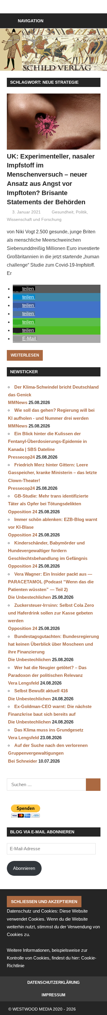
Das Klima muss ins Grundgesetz (49, 729)
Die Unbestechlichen (29, 597)
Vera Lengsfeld (23, 682)
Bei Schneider (22, 761)
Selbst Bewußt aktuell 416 (41, 690)
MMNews (17, 402)
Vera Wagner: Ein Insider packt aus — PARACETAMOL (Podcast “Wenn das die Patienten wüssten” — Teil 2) (51, 581)
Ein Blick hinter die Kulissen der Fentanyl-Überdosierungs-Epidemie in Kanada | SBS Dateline (47, 441)
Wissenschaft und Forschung (34, 219)
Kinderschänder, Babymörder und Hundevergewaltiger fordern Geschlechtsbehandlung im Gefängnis (47, 550)
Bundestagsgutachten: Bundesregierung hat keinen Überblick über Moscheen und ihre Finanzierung (53, 644)
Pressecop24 (21, 457)
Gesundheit (62, 212)
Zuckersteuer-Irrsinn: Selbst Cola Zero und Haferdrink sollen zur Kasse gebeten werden (51, 613)
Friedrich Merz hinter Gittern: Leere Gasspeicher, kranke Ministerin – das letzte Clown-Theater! (52, 472)
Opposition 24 (22, 511)
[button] (24, 288)
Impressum (53, 995)
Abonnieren (24, 868)
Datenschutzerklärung (53, 982)
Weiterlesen (25, 355)
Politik (81, 212)
